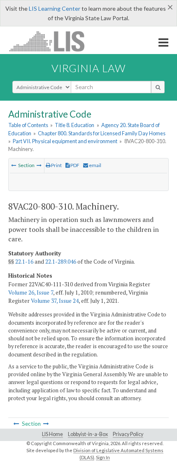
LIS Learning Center (54, 8)
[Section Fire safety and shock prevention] (39, 165)
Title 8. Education (74, 125)
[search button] (158, 87)
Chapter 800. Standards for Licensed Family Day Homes (101, 133)
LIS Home (52, 434)
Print (56, 165)
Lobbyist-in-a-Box (88, 434)
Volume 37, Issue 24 (55, 300)
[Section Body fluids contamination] (13, 165)
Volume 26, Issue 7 (30, 292)
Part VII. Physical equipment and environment (65, 141)
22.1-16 (24, 261)
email (94, 165)
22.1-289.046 (60, 261)
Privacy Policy (128, 434)
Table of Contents (28, 125)
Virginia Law (88, 68)
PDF (74, 165)
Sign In (103, 457)
